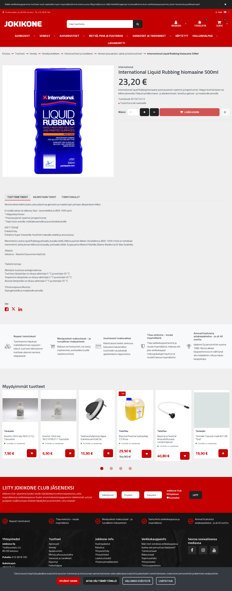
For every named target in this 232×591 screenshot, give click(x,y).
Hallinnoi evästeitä (137, 581)
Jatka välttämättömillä (101, 581)
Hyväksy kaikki (68, 581)
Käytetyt (53, 562)
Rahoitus (99, 547)
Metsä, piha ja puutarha (61, 554)
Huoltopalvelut (102, 544)
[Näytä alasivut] (34, 36)
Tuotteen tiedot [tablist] (17, 197)
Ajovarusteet (55, 551)
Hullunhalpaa (55, 565)
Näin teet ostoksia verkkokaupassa (160, 544)
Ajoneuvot (54, 544)
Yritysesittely (102, 551)
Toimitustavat (149, 551)
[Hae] (138, 24)
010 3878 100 (44, 12)
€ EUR (220, 12)
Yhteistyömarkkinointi (106, 562)
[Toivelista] (225, 112)
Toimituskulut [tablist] (70, 197)
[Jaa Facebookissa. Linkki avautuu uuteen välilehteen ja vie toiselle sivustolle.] (8, 310)
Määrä (122, 112)
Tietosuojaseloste (151, 565)
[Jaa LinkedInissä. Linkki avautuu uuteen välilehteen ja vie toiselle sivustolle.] (21, 310)
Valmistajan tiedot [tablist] (44, 197)
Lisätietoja (166, 581)
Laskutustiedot (103, 558)
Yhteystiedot (102, 554)
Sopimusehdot (149, 558)
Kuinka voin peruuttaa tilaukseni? (158, 547)
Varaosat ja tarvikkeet (60, 558)
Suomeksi (174, 498)
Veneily (52, 547)
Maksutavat (148, 554)
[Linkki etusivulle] (23, 24)
